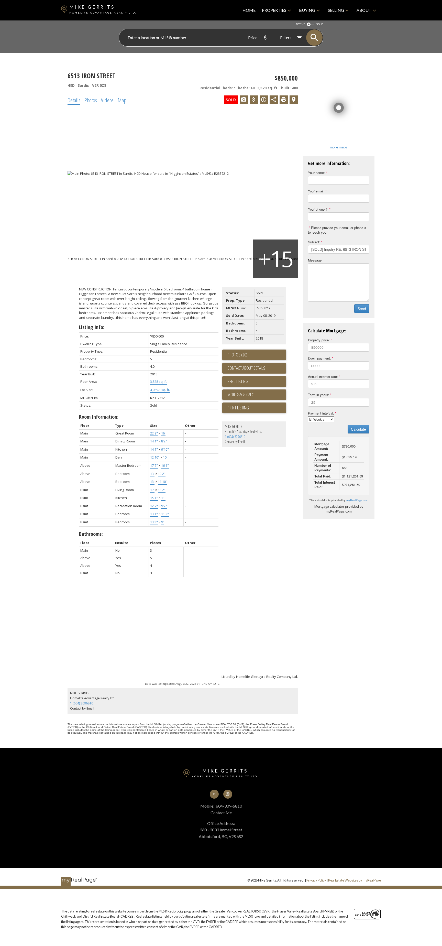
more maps (339, 147)
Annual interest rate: (323, 376)
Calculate (358, 429)
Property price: (319, 340)
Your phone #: (318, 209)
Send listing (237, 381)
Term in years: (318, 394)
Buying (307, 10)
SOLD (319, 24)
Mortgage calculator (256, 395)
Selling (336, 10)
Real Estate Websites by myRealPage (354, 880)
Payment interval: (321, 413)
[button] (214, 794)
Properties (274, 10)
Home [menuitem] (249, 10)
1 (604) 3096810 (235, 436)
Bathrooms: (91, 533)
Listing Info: (91, 327)
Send (362, 308)
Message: (315, 260)
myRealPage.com (357, 500)
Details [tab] (74, 100)
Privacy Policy (316, 880)
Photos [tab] (90, 100)
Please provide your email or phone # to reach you (337, 230)
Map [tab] (122, 100)
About (364, 10)
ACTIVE (300, 24)
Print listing (238, 408)
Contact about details (246, 368)
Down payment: (319, 358)
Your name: (316, 172)
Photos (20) (237, 355)
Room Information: (98, 416)
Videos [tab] (107, 100)
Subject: (314, 242)
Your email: (316, 191)
